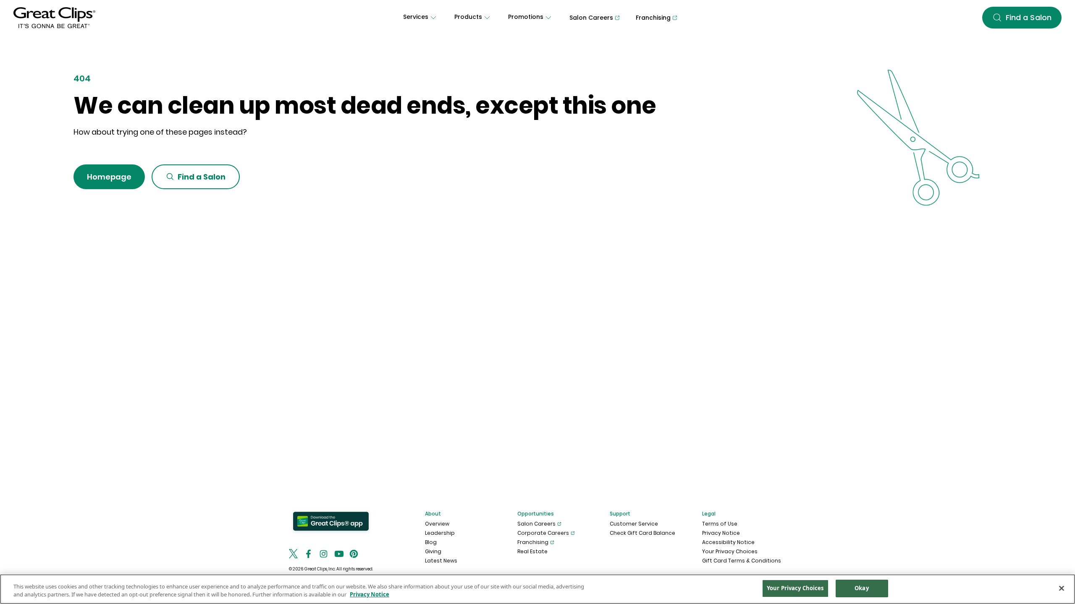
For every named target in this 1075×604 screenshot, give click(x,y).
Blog (431, 542)
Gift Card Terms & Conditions (741, 560)
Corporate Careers (543, 532)
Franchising (532, 542)
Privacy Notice (721, 532)
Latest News (441, 560)
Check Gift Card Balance (642, 532)
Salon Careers (536, 523)
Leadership (440, 532)
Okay (862, 588)
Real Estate (532, 551)
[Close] (1061, 588)
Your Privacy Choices (730, 551)
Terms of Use (719, 523)
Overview (437, 523)
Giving (433, 551)
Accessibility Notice (728, 542)
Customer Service (634, 523)
